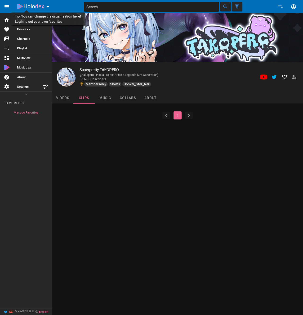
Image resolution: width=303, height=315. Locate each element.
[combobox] (151, 7)
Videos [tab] (63, 98)
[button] (45, 87)
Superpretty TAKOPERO (99, 70)
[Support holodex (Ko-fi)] (11, 311)
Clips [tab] (84, 98)
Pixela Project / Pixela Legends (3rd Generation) (127, 75)
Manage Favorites (26, 112)
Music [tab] (105, 98)
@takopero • (88, 75)
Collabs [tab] (128, 98)
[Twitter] (6, 311)
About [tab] (150, 98)
